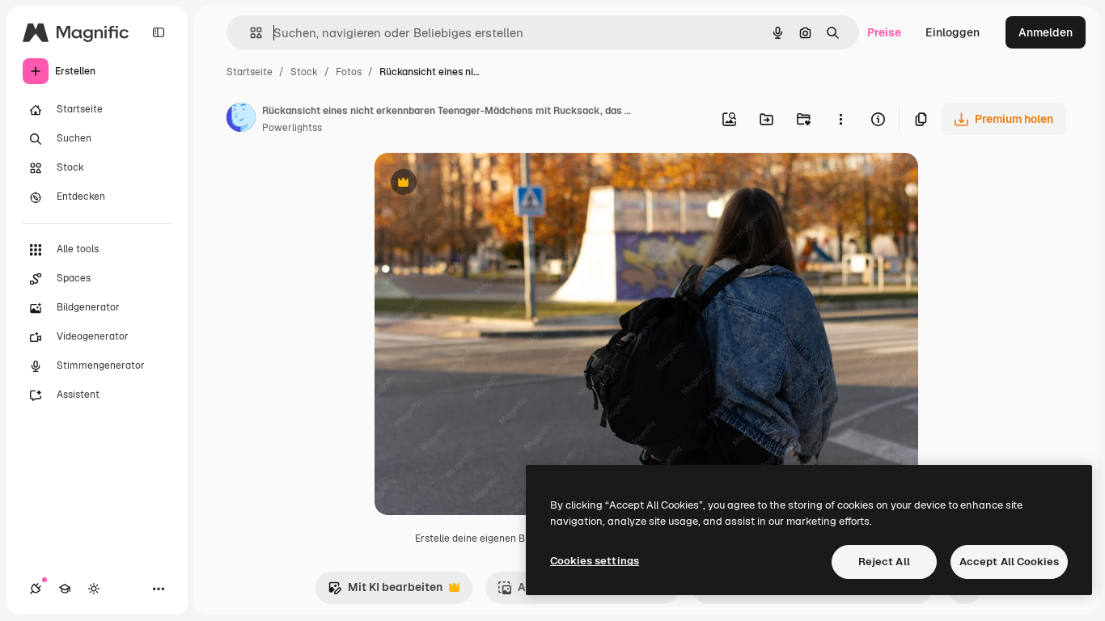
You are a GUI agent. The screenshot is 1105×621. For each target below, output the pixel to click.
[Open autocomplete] (249, 33)
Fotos (349, 71)
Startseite (250, 71)
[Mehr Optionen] (840, 119)
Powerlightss (292, 127)
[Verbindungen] (36, 589)
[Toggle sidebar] (158, 32)
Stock (304, 71)
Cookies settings (594, 561)
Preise (884, 32)
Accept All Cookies (1009, 561)
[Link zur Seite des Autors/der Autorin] (241, 120)
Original (478, 184)
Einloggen (952, 32)
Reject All (884, 561)
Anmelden (1045, 32)
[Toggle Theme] (94, 589)
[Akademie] (65, 589)
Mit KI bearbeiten (385, 591)
